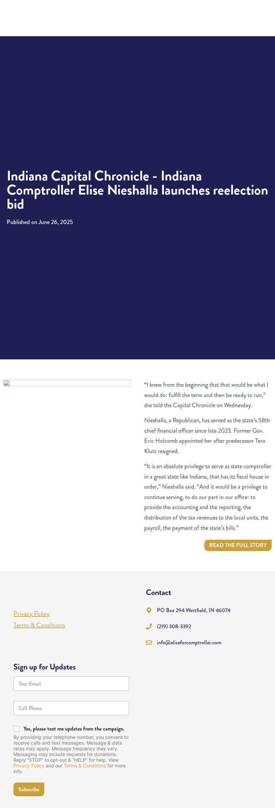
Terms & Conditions (85, 765)
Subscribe (28, 789)
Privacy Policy (28, 765)
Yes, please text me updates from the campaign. (73, 729)
